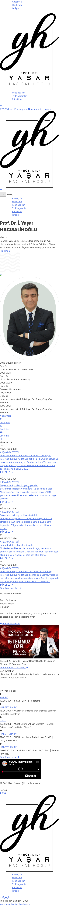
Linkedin (46, 109)
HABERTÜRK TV (8, 707)
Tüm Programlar (8, 757)
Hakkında (17, 5)
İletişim (15, 8)
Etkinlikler (17, 99)
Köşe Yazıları (18, 92)
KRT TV (4, 697)
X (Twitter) (8, 109)
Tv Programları (19, 96)
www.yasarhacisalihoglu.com (15, 904)
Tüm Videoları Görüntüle (13, 667)
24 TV (3, 720)
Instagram (22, 109)
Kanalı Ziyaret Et (11, 623)
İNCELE (6, 472)
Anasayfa (17, 1)
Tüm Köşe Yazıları (9, 588)
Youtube (35, 109)
